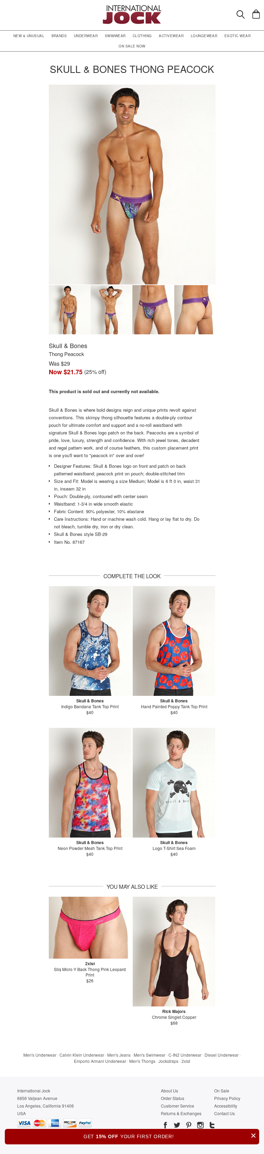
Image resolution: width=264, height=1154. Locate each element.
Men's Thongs (142, 1061)
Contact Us (224, 1113)
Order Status (172, 1098)
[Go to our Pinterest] (188, 1126)
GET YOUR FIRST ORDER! (170, 1135)
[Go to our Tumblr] (211, 1126)
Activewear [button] (171, 35)
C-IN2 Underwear (184, 1055)
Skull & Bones (68, 345)
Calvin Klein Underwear (81, 1055)
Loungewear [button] (204, 35)
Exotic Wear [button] (237, 35)
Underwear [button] (86, 35)
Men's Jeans (119, 1055)
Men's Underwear (39, 1055)
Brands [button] (59, 35)
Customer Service (177, 1106)
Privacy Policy (227, 1098)
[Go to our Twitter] (176, 1126)
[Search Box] (240, 14)
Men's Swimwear (149, 1055)
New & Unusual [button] (28, 35)
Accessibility (225, 1106)
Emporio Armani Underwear (100, 1061)
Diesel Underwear (222, 1055)
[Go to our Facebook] (165, 1126)
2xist (186, 1061)
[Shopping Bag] (256, 14)
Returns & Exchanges (181, 1113)
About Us (169, 1090)
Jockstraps (168, 1061)
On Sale (221, 1090)
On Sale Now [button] (132, 46)
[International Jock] (132, 7)
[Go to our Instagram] (200, 1126)
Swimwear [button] (115, 35)
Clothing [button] (142, 35)
